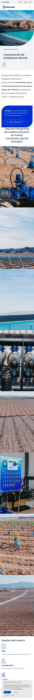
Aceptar (7, 692)
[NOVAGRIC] (9, 7)
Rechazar (15, 692)
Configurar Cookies (9, 695)
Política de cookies (18, 689)
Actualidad (5, 2)
